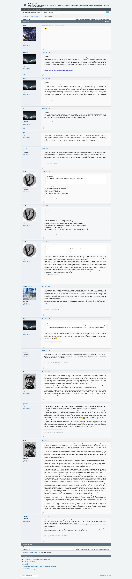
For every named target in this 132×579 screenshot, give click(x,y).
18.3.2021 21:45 (46, 403)
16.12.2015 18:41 (46, 318)
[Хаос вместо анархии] (25, 5)
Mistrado (25, 52)
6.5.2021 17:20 (45, 516)
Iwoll (24, 171)
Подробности (26, 45)
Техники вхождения (35, 16)
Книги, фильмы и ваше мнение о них (34, 563)
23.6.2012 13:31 (46, 171)
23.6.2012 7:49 (45, 149)
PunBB (109, 575)
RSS (108, 21)
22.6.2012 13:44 (46, 52)
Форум (29, 9)
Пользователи (36, 9)
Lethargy (25, 351)
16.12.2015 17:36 (46, 286)
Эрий (24, 371)
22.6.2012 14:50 (46, 108)
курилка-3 (27, 564)
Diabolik (25, 149)
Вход (59, 9)
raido (24, 25)
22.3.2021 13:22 (46, 440)
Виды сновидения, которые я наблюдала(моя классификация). (40, 566)
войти (94, 19)
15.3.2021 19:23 (46, 351)
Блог (24, 9)
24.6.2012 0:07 (45, 205)
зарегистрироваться (104, 19)
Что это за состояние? (30, 561)
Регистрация (52, 9)
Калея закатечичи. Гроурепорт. (32, 569)
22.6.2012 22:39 (46, 132)
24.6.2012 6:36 (45, 241)
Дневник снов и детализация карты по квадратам (37, 559)
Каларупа (32, 3)
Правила (44, 9)
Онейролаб (27, 568)
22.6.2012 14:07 (46, 78)
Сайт (24, 75)
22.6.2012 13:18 (46, 25)
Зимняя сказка (27, 286)
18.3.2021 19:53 (46, 371)
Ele (24, 132)
